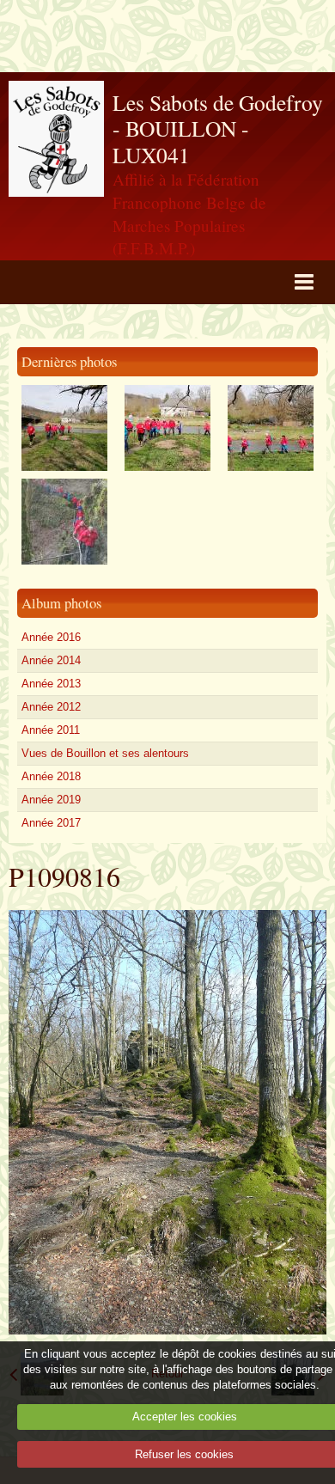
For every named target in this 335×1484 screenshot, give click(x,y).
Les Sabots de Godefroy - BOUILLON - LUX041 (218, 128)
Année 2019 (51, 799)
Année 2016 (51, 637)
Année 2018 (51, 776)
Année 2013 (51, 683)
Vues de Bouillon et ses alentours (105, 753)
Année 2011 (50, 730)
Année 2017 (51, 822)
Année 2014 (51, 660)
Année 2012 (51, 706)
